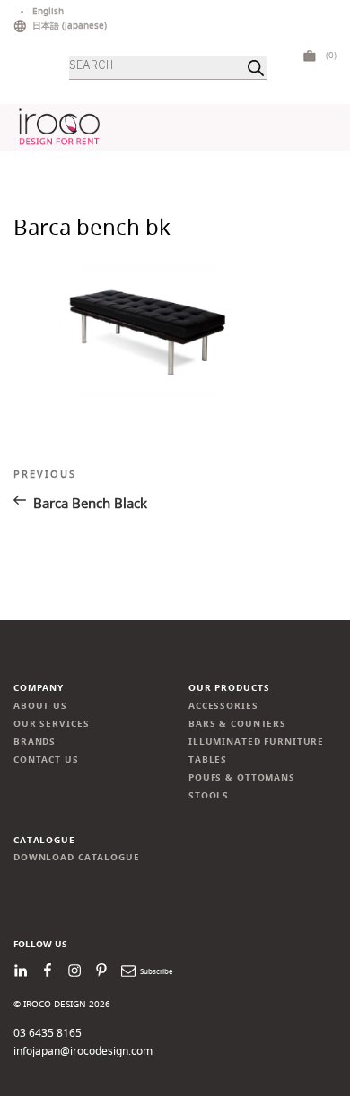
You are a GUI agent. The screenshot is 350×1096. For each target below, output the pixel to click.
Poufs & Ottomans (241, 777)
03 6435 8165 (47, 1032)
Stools (208, 795)
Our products (228, 688)
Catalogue (44, 840)
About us (40, 706)
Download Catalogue (76, 857)
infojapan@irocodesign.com (83, 1050)
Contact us (46, 759)
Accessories (223, 706)
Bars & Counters (237, 723)
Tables (207, 759)
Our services (51, 723)
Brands (34, 741)
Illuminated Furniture (256, 741)
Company (38, 688)
